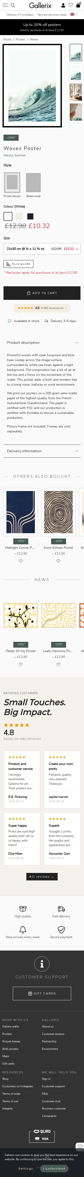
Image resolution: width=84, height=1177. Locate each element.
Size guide (20, 264)
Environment (50, 1049)
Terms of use (10, 1101)
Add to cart (44, 293)
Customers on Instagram (17, 1086)
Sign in (46, 1079)
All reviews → (41, 877)
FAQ (45, 1094)
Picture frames (11, 1041)
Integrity (7, 1108)
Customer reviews (53, 1034)
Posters (7, 1034)
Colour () (14, 206)
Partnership (49, 1041)
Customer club (51, 1101)
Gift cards (45, 993)
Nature (8, 155)
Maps (5, 1056)
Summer (20, 155)
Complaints (49, 1116)
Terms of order (11, 1094)
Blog (5, 1079)
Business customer (54, 1108)
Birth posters (10, 1049)
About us (48, 1026)
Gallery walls (10, 1026)
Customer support (53, 1086)
